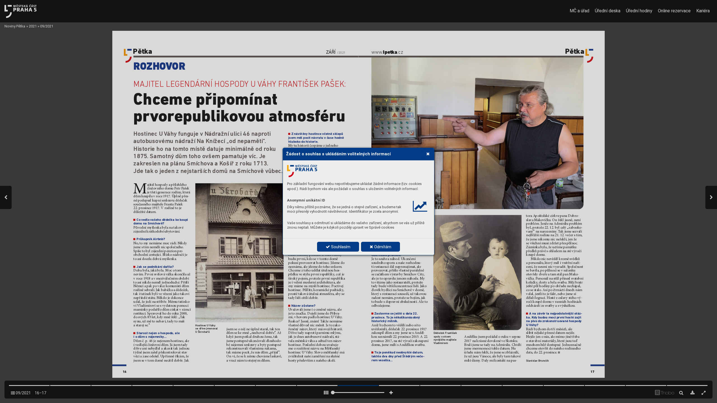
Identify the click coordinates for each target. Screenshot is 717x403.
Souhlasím (340, 246)
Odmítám (382, 246)
